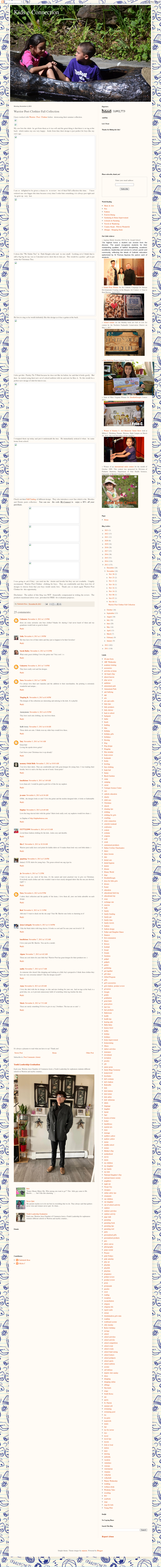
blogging (107, 749)
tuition (106, 1448)
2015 (107, 557)
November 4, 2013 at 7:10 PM (38, 665)
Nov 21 (112, 581)
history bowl (108, 1028)
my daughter (108, 1166)
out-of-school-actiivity (112, 1205)
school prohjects (110, 1358)
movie (106, 1157)
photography (108, 1247)
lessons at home (109, 1118)
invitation (107, 1058)
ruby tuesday (108, 1325)
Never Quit (30, 1201)
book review (108, 755)
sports (106, 1400)
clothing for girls (110, 815)
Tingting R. (24, 697)
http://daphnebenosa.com (39, 818)
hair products (108, 1010)
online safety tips (110, 1193)
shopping (107, 1379)
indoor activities (110, 1049)
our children (108, 1199)
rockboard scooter (110, 1322)
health (106, 1016)
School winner (109, 322)
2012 (107, 645)
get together (108, 971)
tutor (106, 1451)
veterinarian (108, 1469)
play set (107, 1262)
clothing (107, 812)
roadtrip (107, 1319)
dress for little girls (111, 881)
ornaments (107, 1196)
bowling (107, 764)
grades (106, 995)
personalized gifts (110, 1235)
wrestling (107, 1493)
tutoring (107, 1454)
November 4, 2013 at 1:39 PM (35, 636)
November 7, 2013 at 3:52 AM (40, 939)
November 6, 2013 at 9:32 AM (42, 829)
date (105, 857)
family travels (109, 923)
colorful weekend (110, 824)
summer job (108, 1406)
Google (106, 992)
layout (106, 1112)
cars (105, 791)
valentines (107, 1463)
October (110, 610)
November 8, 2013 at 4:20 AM (36, 986)
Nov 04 (112, 601)
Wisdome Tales (109, 1490)
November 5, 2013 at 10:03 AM (47, 763)
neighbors (107, 1181)
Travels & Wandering (111, 223)
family (106, 911)
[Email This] (50, 604)
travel (106, 1436)
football (107, 947)
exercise (107, 905)
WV (105, 1496)
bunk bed (107, 770)
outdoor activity (109, 1214)
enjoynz (84, 1550)
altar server (108, 680)
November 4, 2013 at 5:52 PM (41, 651)
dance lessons (109, 854)
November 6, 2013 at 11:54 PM (43, 925)
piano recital (108, 1250)
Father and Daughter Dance (114, 932)
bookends (107, 758)
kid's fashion (108, 1082)
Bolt (27, 1188)
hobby (106, 1031)
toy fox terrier (109, 1430)
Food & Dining (109, 215)
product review (109, 1280)
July (108, 620)
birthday (107, 731)
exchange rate (109, 902)
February (110, 637)
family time (108, 920)
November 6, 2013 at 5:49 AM (40, 780)
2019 (107, 544)
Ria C (22, 844)
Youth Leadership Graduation (27, 1064)
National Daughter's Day (113, 1175)
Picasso (106, 1253)
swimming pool (109, 1412)
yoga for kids (108, 1505)
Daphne (23, 809)
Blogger (100, 1550)
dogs (105, 875)
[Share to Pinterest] (60, 604)
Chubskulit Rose (24, 1260)
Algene (22, 954)
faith (105, 908)
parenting (107, 1220)
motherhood (108, 1154)
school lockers (109, 1355)
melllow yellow (109, 1136)
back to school (109, 713)
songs (106, 1391)
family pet (107, 917)
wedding (107, 1484)
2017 (107, 551)
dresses (106, 884)
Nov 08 (112, 594)
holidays (107, 1037)
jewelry (106, 1061)
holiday (106, 1034)
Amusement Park (110, 689)
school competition (111, 1343)
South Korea (108, 1394)
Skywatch (107, 1388)
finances (107, 935)
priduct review (109, 1277)
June (108, 623)
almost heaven (109, 677)
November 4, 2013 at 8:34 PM (40, 697)
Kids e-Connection (36, 12)
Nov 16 (112, 588)
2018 (107, 547)
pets (105, 1241)
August (109, 616)
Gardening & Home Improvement (116, 217)
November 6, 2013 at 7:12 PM (33, 873)
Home (54, 1053)
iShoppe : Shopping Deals (113, 230)
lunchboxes (108, 1124)
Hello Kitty (108, 1025)
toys (105, 1433)
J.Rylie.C (22, 1263)
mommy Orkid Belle (27, 763)
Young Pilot (108, 1508)
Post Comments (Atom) (32, 1057)
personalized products (111, 1238)
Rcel (21, 910)
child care (107, 800)
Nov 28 (112, 574)
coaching (107, 818)
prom (106, 1283)
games (106, 965)
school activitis (109, 1340)
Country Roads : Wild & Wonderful (117, 226)
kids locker (108, 1094)
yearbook (107, 1499)
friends (106, 953)
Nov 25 (112, 577)
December (110, 567)
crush (106, 842)
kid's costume (109, 1079)
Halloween (108, 1013)
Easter (106, 887)
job (105, 1064)
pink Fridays (108, 1256)
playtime (107, 1271)
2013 (107, 564)
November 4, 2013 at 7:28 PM (35, 680)
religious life (108, 1307)
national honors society (112, 1178)
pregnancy (107, 1274)
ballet (106, 719)
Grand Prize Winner (111, 287)
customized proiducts (111, 845)
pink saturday (109, 1259)
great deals (108, 1001)
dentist (106, 866)
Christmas (107, 803)
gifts (105, 980)
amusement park (110, 686)
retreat (106, 1313)
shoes (106, 1376)
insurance (107, 1052)
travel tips (107, 1439)
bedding (107, 725)
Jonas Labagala (26, 924)
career (106, 785)
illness (106, 1046)
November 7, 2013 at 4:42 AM (37, 954)
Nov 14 (112, 591)
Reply (22, 628)
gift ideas (107, 974)
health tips (107, 1019)
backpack (107, 716)
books (106, 761)
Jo (21, 873)
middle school (109, 1145)
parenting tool (109, 1229)
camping (107, 782)
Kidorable (107, 1085)
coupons (107, 836)
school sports (108, 1361)
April (109, 630)
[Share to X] (55, 604)
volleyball (107, 1478)
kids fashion (108, 1091)
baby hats (107, 704)
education (107, 890)
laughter (107, 1109)
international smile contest (124, 466)
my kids (107, 1172)
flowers (106, 944)
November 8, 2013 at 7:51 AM (36, 1003)
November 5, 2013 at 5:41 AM (35, 741)
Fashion (107, 211)
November (111, 571)
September (111, 613)
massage (107, 1133)
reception (107, 1298)
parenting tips (109, 1226)
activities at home (110, 671)
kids (105, 1088)
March (109, 634)
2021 (107, 537)
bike (105, 728)
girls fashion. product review (114, 986)
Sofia (22, 636)
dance (106, 851)
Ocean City (108, 1187)
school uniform (109, 1364)
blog (105, 743)
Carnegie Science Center (113, 788)
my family (108, 1169)
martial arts (108, 1127)
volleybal (107, 1475)
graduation (108, 998)
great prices (108, 1004)
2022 (107, 533)
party (106, 1232)
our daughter (108, 1202)
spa (105, 1397)
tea (105, 1415)
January (110, 641)
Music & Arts (109, 205)
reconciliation (109, 1301)
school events (109, 1349)
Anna (22, 986)
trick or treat (108, 1445)
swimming (108, 1409)
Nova (22, 680)
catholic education (110, 794)
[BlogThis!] (53, 604)
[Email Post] (46, 604)
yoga (105, 1502)
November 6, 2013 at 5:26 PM (38, 858)
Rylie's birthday (109, 1328)
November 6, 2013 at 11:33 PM (35, 910)
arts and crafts (109, 701)
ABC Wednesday (110, 662)
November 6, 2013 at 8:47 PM (35, 893)
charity (106, 797)
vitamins (107, 1472)
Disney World (109, 872)
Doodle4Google (135, 397)
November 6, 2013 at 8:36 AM (37, 795)
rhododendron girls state (112, 1316)
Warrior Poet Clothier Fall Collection (121, 604)
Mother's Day (109, 1151)
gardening (107, 968)
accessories (108, 668)
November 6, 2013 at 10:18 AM (36, 844)
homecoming (108, 1043)
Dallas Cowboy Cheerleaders (114, 848)
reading (106, 1295)
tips (105, 1427)
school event (108, 1346)
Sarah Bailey (25, 651)
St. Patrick (108, 1403)
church (106, 806)
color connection (110, 821)
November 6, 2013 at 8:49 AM (37, 810)
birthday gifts (109, 734)
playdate (107, 1265)
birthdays (107, 737)
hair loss (107, 1007)
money (106, 1148)
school (106, 1334)
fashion (106, 926)
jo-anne (23, 795)
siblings (107, 1385)
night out (107, 1184)
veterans (107, 1466)
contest (106, 830)
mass (106, 1130)
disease (106, 869)
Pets (105, 208)
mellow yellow (109, 1139)
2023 (107, 530)
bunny (106, 773)
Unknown (23, 619)
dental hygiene (109, 863)
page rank (107, 1217)
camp (106, 779)
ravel (106, 1292)
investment (108, 1055)
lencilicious (24, 780)
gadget (106, 959)
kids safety (108, 1097)
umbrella (107, 1457)
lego (105, 1115)
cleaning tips (108, 809)
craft (105, 839)
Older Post (90, 1053)
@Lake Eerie (109, 659)
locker (106, 1121)
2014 (107, 561)
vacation (107, 1460)
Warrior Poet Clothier (38, 117)
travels (106, 1442)
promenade (108, 1286)
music (106, 1160)
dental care (108, 860)
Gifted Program (109, 977)
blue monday (108, 752)
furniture (107, 956)
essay (106, 899)
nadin (22, 968)
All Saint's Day (109, 674)
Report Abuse (108, 1536)
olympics (107, 1190)
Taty (21, 741)
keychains (107, 1076)
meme (106, 1142)
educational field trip (111, 893)
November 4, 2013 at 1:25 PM (38, 619)
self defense (108, 1370)
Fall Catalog (31, 499)
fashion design (109, 929)
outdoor (107, 1208)
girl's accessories (110, 983)
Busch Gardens (109, 776)
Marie (22, 1003)
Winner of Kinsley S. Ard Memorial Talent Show (122, 430)
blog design (108, 746)
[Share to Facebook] (58, 604)
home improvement (111, 1040)
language (107, 1106)
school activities (109, 1337)
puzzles (106, 1289)
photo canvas (108, 1244)
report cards (108, 1310)
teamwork (107, 1421)
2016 (107, 554)
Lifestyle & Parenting (112, 220)
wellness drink (109, 1487)
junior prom (108, 1067)
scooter (106, 1367)
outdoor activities (110, 1211)
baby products (109, 707)
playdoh (107, 1268)
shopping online (109, 1382)
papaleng (23, 858)
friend (106, 950)
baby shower (108, 710)
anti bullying (108, 692)
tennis (106, 1424)
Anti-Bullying (108, 360)
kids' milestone (109, 1100)
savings (106, 1331)
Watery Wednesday (111, 1481)
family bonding (109, 914)
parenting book (109, 1223)
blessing (107, 740)
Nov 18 (112, 584)
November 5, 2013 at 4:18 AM (40, 726)
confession (108, 827)
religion (107, 1304)
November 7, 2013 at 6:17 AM (36, 969)
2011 (107, 648)
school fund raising (111, 1352)
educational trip (109, 896)
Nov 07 (112, 598)
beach (106, 722)
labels (106, 1103)
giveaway (107, 989)
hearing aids (108, 1022)
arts (105, 698)
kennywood (108, 1073)
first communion (110, 938)
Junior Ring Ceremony (112, 1070)
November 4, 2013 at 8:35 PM (40, 712)
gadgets (106, 962)
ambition (107, 683)
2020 (107, 540)
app (105, 695)
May (108, 627)
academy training (110, 665)
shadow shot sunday (111, 1373)
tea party (107, 1418)
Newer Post (18, 1053)
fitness (106, 941)
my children (108, 1163)
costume (107, 833)
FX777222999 (25, 829)
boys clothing (109, 767)
